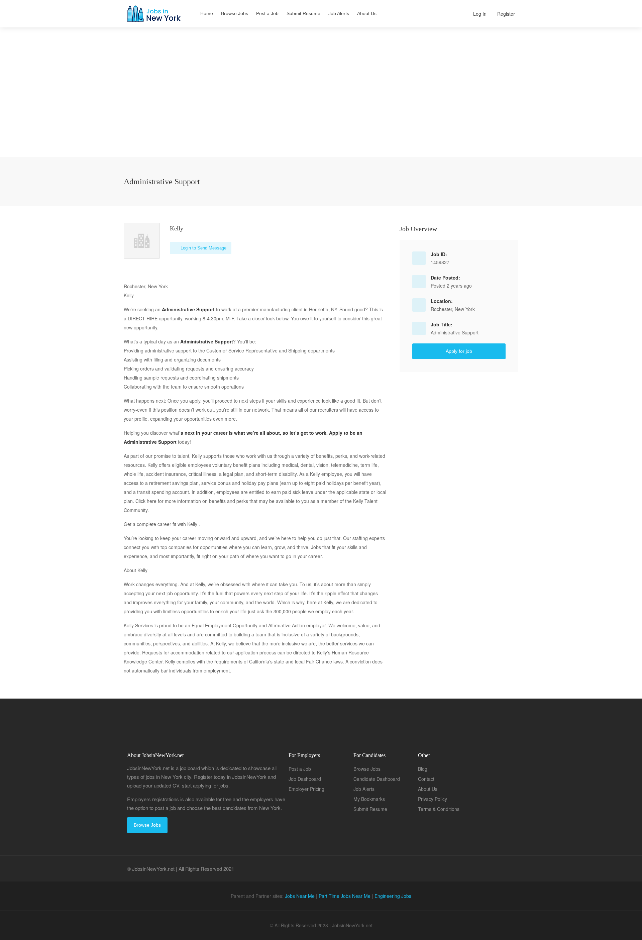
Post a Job (267, 13)
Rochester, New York (453, 309)
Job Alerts (338, 13)
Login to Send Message (202, 247)
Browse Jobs (234, 13)
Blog (422, 768)
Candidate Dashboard (376, 778)
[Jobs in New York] (153, 17)
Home (206, 13)
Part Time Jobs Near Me (344, 896)
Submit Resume (303, 13)
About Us (367, 13)
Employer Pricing (306, 789)
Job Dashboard (305, 778)
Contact (426, 778)
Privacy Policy (432, 799)
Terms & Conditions (438, 809)
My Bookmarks (369, 799)
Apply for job (459, 351)
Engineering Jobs (392, 896)
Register (505, 13)
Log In (479, 13)
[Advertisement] (321, 110)
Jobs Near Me (300, 896)
